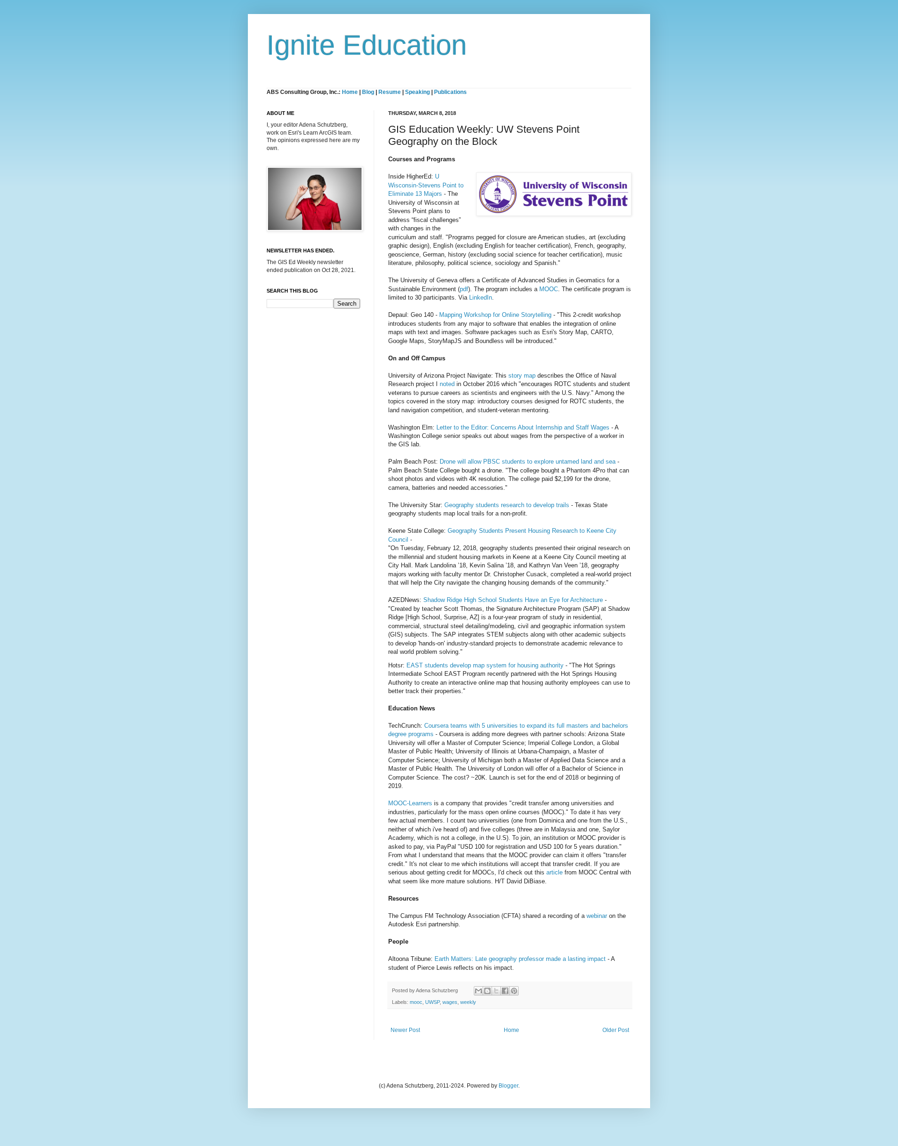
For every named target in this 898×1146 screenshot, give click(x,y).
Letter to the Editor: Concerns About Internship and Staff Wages (522, 427)
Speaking (417, 92)
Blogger (508, 1085)
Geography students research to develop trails (506, 505)
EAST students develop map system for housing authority (485, 665)
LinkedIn (480, 297)
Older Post (615, 1030)
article (554, 872)
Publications (450, 92)
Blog (368, 92)
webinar (597, 915)
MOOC (548, 289)
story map (522, 375)
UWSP (432, 1002)
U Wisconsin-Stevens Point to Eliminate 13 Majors (425, 185)
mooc (416, 1002)
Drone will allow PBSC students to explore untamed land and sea (528, 461)
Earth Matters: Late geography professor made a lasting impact (520, 958)
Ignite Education (367, 45)
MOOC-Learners (410, 803)
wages (449, 1002)
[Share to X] (496, 991)
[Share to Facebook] (505, 991)
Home (350, 92)
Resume (390, 92)
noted (448, 383)
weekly (468, 1002)
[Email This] (478, 991)
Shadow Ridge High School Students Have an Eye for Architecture (513, 599)
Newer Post (405, 1030)
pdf (464, 289)
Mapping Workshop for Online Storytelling (495, 314)
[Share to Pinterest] (514, 991)
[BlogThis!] (487, 991)
